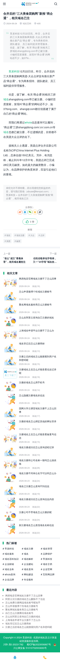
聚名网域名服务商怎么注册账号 (21, 609)
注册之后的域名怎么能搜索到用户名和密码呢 (28, 627)
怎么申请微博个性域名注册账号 (21, 606)
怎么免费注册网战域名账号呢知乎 (22, 602)
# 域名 (25, 554)
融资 (18, 241)
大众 (32, 235)
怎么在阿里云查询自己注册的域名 (22, 616)
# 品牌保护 (46, 554)
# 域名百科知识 (11, 559)
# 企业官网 (46, 569)
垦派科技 (14, 71)
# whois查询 (9, 574)
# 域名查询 (27, 569)
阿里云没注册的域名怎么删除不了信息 (25, 599)
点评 (42, 235)
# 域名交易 (46, 564)
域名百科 (27, 23)
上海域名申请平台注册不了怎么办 (22, 620)
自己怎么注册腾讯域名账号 (19, 613)
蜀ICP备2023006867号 (39, 644)
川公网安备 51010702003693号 (30, 648)
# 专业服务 (27, 579)
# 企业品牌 (8, 579)
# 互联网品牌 (47, 574)
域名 (6, 99)
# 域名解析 (27, 559)
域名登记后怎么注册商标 (18, 623)
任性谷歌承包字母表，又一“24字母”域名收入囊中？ (45, 258)
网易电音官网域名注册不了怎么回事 (24, 595)
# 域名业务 (8, 569)
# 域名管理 (46, 548)
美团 (8, 241)
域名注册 (20, 235)
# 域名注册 (27, 548)
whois (28, 122)
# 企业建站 (27, 564)
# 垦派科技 (8, 548)
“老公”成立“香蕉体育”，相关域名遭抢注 (14, 257)
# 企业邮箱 (8, 564)
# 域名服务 (8, 554)
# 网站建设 (27, 574)
